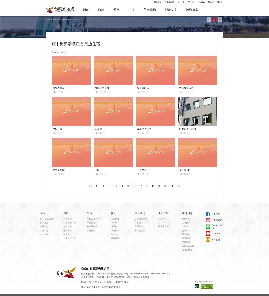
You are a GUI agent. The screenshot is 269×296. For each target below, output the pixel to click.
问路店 (185, 226)
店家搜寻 (138, 222)
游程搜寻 (67, 226)
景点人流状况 (93, 218)
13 (147, 186)
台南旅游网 (60, 10)
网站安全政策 (122, 282)
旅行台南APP (188, 246)
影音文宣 (171, 10)
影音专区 (162, 222)
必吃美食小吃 (140, 218)
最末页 (178, 186)
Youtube (215, 233)
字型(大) (220, 19)
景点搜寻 (91, 222)
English (202, 2)
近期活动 (44, 226)
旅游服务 (192, 10)
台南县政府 (169, 2)
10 (128, 186)
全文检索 (181, 2)
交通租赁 (186, 230)
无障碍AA (207, 286)
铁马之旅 (67, 234)
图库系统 (162, 226)
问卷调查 (186, 242)
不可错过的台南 (47, 218)
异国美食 (138, 226)
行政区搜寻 (92, 226)
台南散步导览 (69, 222)
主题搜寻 (91, 230)
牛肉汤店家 (139, 230)
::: (151, 2)
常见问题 (186, 238)
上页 (172, 186)
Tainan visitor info (218, 226)
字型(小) (209, 19)
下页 (96, 186)
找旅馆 (114, 222)
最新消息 (44, 222)
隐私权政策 (86, 282)
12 (141, 186)
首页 (48, 19)
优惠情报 (44, 234)
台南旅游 (215, 213)
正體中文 (191, 2)
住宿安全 (115, 234)
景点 (116, 10)
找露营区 (115, 230)
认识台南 (67, 218)
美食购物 (149, 10)
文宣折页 (162, 218)
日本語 (211, 2)
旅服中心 (186, 218)
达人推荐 (67, 230)
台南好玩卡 (68, 238)
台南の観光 (216, 220)
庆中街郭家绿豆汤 (69, 19)
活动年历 (44, 230)
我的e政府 (197, 286)
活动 (86, 10)
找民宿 (114, 226)
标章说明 (115, 238)
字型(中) (214, 19)
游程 (101, 10)
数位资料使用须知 (103, 282)
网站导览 (157, 2)
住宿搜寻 (115, 218)
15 (159, 186)
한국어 (219, 2)
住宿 (131, 10)
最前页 (90, 186)
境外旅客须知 (188, 250)
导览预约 (186, 234)
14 (153, 186)
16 (165, 186)
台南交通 (186, 222)
